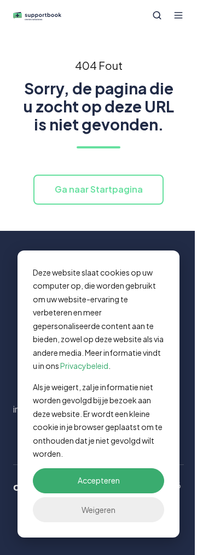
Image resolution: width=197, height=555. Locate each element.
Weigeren (98, 510)
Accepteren (99, 480)
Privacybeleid (84, 366)
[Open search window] (157, 15)
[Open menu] (178, 15)
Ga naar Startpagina (99, 189)
